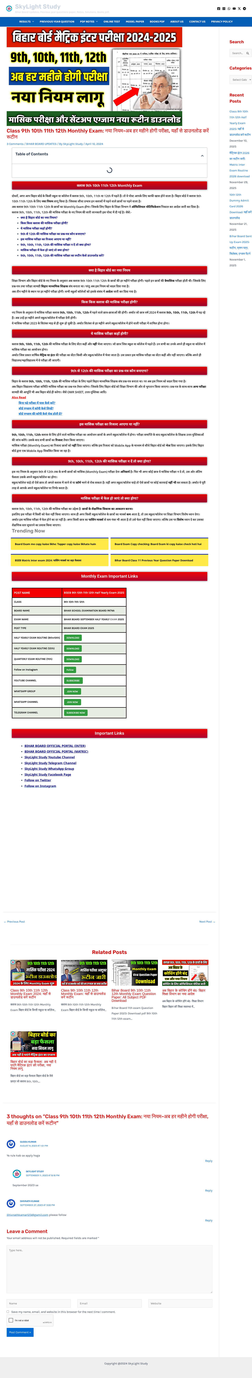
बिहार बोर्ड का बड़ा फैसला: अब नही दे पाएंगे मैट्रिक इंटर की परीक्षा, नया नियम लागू (33, 1065)
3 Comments (15, 144)
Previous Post (14, 921)
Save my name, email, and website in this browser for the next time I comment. (63, 1311)
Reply (208, 1160)
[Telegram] (244, 8)
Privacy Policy (222, 21)
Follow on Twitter (38, 780)
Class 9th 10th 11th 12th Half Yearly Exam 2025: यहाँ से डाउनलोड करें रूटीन (240, 123)
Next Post (207, 921)
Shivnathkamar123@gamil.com (27, 1215)
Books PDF (157, 21)
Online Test (112, 21)
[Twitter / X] (239, 8)
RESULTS (25, 21)
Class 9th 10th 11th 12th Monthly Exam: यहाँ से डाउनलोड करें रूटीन (83, 993)
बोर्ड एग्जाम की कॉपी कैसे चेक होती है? (40, 414)
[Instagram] (223, 8)
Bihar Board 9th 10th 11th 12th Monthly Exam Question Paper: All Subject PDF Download (134, 995)
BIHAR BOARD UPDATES (41, 144)
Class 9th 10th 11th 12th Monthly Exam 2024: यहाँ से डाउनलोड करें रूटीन (30, 993)
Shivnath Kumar (29, 1201)
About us (176, 21)
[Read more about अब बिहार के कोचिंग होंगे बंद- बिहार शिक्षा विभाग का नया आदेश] (185, 972)
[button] (32, 22)
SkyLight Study (38, 6)
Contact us (197, 21)
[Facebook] (218, 8)
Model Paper (135, 21)
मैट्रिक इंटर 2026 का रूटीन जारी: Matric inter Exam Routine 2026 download (240, 164)
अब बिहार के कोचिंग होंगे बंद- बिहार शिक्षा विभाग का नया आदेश (183, 992)
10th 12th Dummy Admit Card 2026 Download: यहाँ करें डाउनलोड (240, 206)
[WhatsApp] (229, 8)
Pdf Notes (87, 21)
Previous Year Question (57, 21)
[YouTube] (234, 8)
